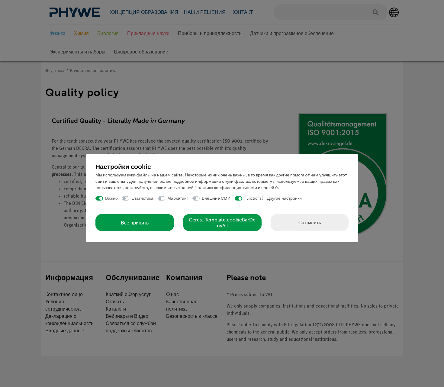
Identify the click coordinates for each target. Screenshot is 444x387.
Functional (253, 198)
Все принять (135, 222)
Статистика (142, 198)
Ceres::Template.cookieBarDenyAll (222, 222)
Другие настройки (284, 198)
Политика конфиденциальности (226, 187)
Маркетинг (177, 198)
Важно (111, 198)
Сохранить (309, 222)
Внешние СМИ (216, 198)
